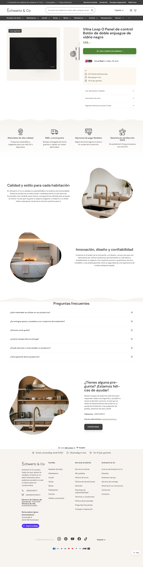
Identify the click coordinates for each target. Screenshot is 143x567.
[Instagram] (59, 539)
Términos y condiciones (84, 497)
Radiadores (78, 18)
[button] (73, 54)
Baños (66, 18)
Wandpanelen (106, 18)
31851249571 (100, 414)
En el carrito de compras (110, 51)
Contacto (105, 494)
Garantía (78, 486)
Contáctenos (93, 427)
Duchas (92, 18)
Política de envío (81, 477)
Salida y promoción (56, 498)
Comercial (103, 2)
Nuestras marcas (109, 477)
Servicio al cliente (90, 2)
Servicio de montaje (110, 481)
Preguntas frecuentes (84, 505)
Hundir (44, 18)
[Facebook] (79, 539)
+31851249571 (31, 490)
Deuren (118, 18)
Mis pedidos (80, 473)
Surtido (51, 462)
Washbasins (31, 18)
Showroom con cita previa (112, 486)
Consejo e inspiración (118, 2)
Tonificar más (129, 18)
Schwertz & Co (108, 462)
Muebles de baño (14, 18)
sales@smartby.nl (109, 419)
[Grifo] (85, 539)
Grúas (55, 18)
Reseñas (105, 473)
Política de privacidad (84, 501)
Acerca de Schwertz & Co (112, 469)
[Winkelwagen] (135, 10)
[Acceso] (131, 10)
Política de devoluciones (85, 481)
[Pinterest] (65, 539)
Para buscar (92, 10)
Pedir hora (132, 2)
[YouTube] (72, 539)
